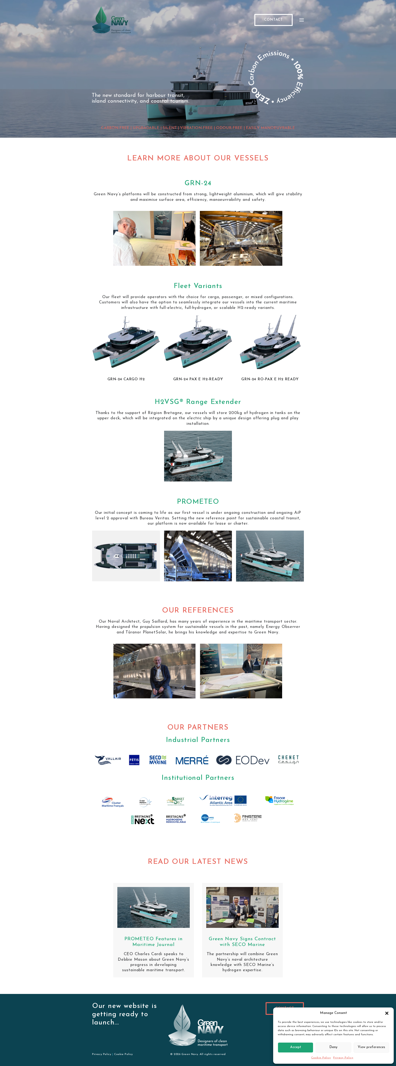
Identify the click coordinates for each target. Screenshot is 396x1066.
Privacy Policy (343, 1057)
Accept (295, 1047)
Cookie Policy (321, 1057)
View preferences (371, 1047)
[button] (387, 1013)
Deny (333, 1047)
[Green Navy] (111, 20)
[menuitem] (274, 20)
